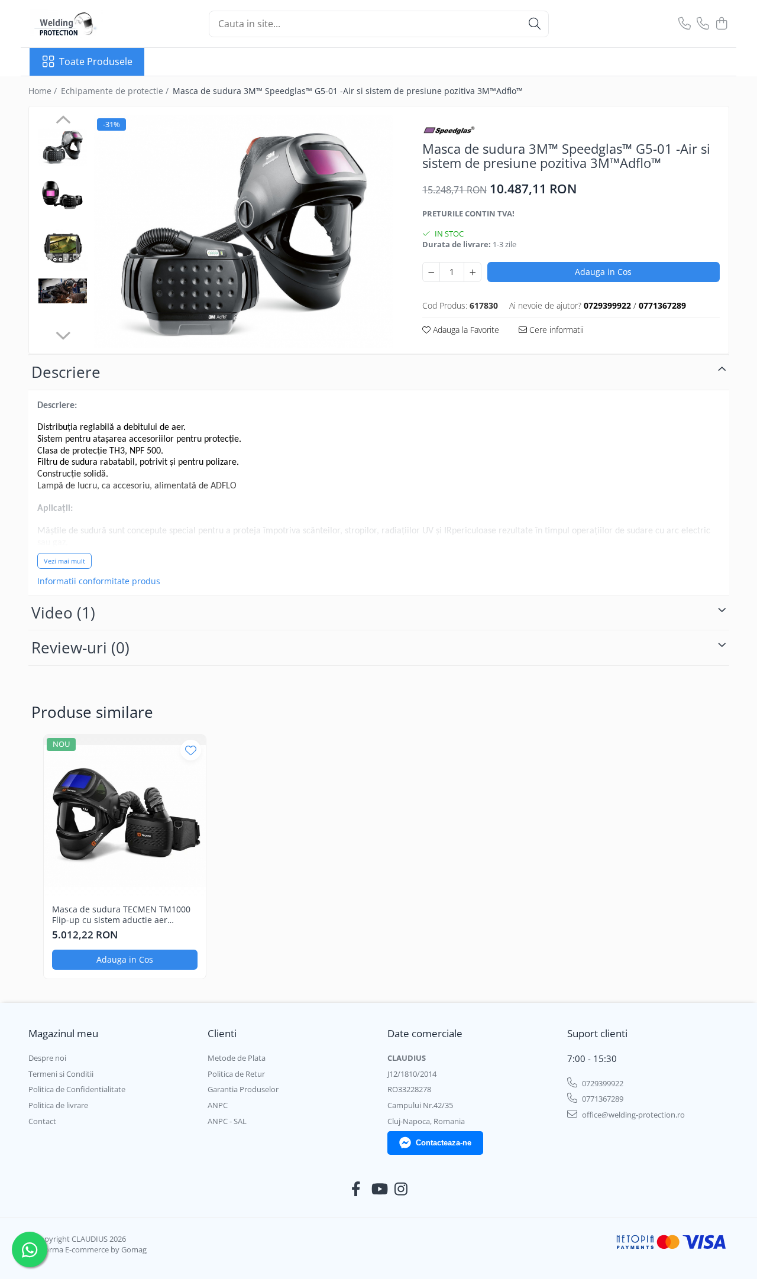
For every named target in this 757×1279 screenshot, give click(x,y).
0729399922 (601, 1083)
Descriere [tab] (66, 372)
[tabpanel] (243, 231)
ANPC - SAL (227, 1121)
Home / (43, 90)
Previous (63, 121)
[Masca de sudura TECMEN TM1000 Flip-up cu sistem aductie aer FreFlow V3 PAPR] (125, 816)
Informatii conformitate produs (98, 581)
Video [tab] (63, 612)
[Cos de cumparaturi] (721, 24)
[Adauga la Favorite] (190, 750)
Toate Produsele (95, 61)
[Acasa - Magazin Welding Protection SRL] (89, 23)
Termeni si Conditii (60, 1073)
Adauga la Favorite (465, 329)
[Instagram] (401, 1189)
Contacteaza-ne (443, 1142)
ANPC (218, 1105)
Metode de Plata (237, 1058)
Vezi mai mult (64, 560)
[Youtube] (378, 1189)
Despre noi (47, 1058)
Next (63, 334)
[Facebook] (356, 1189)
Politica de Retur (236, 1073)
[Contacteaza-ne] (684, 24)
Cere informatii (555, 329)
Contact (42, 1121)
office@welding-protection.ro (632, 1114)
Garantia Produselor (243, 1089)
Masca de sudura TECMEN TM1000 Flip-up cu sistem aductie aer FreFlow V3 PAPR (121, 914)
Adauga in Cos (603, 271)
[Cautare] (534, 24)
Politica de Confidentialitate (76, 1089)
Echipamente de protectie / (116, 90)
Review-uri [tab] (80, 647)
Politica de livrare (58, 1105)
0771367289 (601, 1098)
